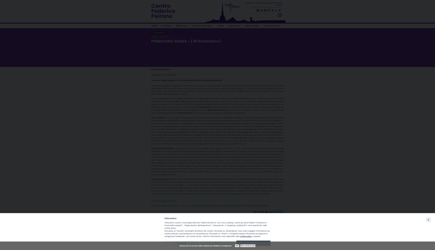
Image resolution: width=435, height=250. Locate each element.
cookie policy (246, 236)
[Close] (428, 219)
